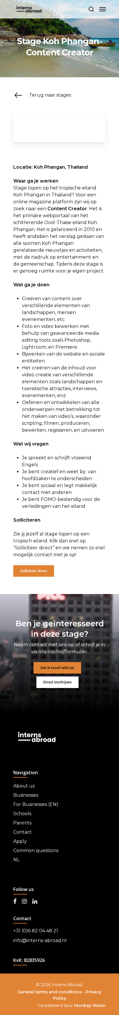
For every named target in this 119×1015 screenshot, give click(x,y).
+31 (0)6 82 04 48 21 (35, 930)
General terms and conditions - (52, 992)
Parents (22, 823)
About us (24, 786)
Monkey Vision (90, 1005)
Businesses (25, 795)
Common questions (35, 850)
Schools (22, 813)
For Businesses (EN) (35, 804)
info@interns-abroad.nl (40, 940)
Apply (20, 841)
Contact (22, 832)
